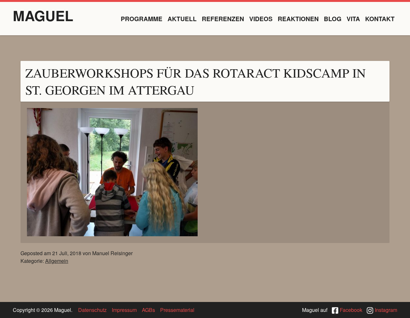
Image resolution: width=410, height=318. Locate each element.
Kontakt (380, 18)
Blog (332, 18)
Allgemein (56, 260)
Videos (261, 18)
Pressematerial (177, 310)
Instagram (386, 310)
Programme (141, 18)
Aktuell (182, 18)
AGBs (148, 310)
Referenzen (223, 18)
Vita (353, 18)
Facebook (351, 310)
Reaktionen (298, 18)
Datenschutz (92, 310)
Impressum (124, 310)
